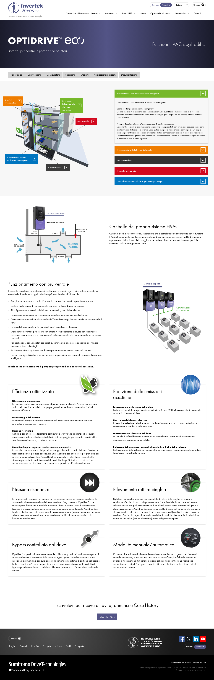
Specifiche (70, 74)
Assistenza (109, 13)
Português (79, 646)
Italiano (58, 646)
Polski (68, 646)
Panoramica (16, 74)
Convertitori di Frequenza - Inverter (82, 13)
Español (35, 646)
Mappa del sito (199, 662)
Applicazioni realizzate (105, 74)
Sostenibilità (127, 13)
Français (47, 646)
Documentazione (129, 74)
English (12, 646)
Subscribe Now (107, 617)
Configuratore (53, 74)
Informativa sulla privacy (180, 662)
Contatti (197, 13)
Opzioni (85, 74)
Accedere (166, 4)
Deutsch (24, 646)
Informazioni (180, 13)
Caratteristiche (34, 74)
